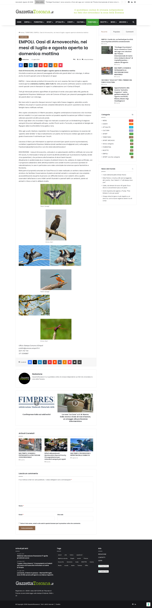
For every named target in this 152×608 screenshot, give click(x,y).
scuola (66, 565)
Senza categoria (108, 144)
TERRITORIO (92, 22)
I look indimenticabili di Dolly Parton (114, 175)
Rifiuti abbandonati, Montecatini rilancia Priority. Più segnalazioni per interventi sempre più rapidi (55, 456)
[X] (26, 65)
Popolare (116, 32)
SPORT (49, 22)
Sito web (60, 514)
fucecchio (61, 562)
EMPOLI (27, 22)
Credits (58, 604)
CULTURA (80, 22)
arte (66, 555)
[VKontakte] (50, 65)
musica (92, 562)
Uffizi (86, 565)
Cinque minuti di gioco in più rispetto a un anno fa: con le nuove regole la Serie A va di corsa (117, 198)
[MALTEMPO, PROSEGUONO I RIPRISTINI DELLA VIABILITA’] (81, 444)
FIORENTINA (38, 22)
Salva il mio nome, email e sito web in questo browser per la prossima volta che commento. (50, 523)
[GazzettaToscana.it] (35, 11)
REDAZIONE (102, 554)
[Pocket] (60, 65)
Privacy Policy (104, 566)
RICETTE (103, 22)
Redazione (25, 59)
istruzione (69, 562)
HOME (19, 22)
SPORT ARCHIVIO (109, 140)
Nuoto (60, 565)
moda (76, 562)
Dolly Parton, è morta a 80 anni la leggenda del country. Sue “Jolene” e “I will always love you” (118, 180)
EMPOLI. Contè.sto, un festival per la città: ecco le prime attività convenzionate (117, 40)
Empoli (72, 558)
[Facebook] (21, 65)
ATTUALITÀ (59, 22)
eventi (79, 558)
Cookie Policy (104, 571)
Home (22, 32)
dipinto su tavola (63, 558)
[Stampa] (79, 362)
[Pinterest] (41, 65)
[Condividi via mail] (74, 362)
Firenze (86, 558)
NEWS (113, 22)
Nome (21, 506)
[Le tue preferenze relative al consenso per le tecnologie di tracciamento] (148, 604)
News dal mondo (108, 169)
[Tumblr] (36, 65)
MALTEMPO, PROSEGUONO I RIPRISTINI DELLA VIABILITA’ (80, 454)
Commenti (129, 32)
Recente (104, 32)
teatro (73, 565)
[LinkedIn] (31, 65)
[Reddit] (46, 65)
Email (21, 514)
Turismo (79, 565)
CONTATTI (101, 557)
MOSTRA (84, 562)
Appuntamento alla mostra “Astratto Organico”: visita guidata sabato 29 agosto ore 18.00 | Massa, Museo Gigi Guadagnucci (121, 94)
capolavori (79, 555)
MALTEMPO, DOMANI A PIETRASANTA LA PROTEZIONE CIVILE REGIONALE (29, 455)
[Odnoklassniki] (55, 65)
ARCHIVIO (122, 22)
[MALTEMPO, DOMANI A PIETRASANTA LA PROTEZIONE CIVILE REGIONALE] (30, 444)
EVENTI (70, 22)
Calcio (71, 555)
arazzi (60, 555)
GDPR (100, 560)
